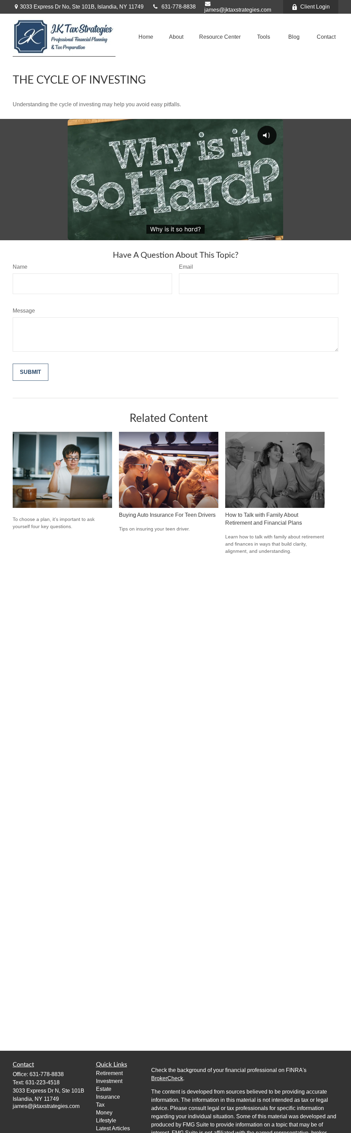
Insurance (108, 1097)
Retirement (109, 1073)
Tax (100, 1105)
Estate (103, 1089)
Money (104, 1113)
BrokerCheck (167, 1078)
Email (186, 267)
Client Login (315, 7)
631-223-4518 (42, 1082)
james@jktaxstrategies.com (237, 10)
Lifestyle (106, 1120)
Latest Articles (113, 1128)
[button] (146, 37)
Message (24, 311)
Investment (109, 1081)
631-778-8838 (178, 7)
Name (20, 267)
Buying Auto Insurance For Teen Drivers (167, 515)
